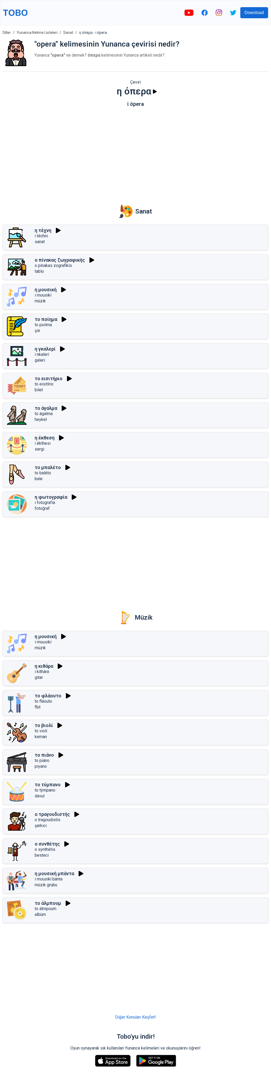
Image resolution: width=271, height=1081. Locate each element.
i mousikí (43, 295)
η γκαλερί (45, 349)
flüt (37, 707)
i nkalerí (42, 354)
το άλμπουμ (48, 903)
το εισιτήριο (48, 378)
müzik (40, 300)
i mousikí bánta (48, 879)
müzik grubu (46, 884)
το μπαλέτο (48, 467)
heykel (41, 419)
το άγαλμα (46, 408)
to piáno (42, 760)
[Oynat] (155, 91)
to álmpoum (45, 908)
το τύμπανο (48, 784)
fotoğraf (42, 508)
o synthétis (45, 849)
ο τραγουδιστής (52, 814)
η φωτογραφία (51, 497)
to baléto (43, 472)
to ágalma (44, 413)
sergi (39, 449)
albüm (40, 914)
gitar (39, 677)
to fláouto (43, 701)
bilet (39, 389)
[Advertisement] (135, 152)
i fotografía (45, 502)
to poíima (43, 324)
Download (254, 12)
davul (39, 795)
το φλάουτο (48, 695)
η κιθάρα (44, 666)
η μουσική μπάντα (54, 873)
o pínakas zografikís (53, 265)
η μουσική (46, 289)
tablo (39, 271)
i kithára (42, 671)
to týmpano (45, 790)
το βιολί (44, 725)
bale (39, 478)
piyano (41, 766)
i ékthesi (43, 443)
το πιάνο (44, 755)
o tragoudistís (47, 819)
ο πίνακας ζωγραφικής (60, 260)
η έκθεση (45, 437)
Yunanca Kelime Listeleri (37, 32)
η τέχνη (43, 230)
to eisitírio (44, 384)
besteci (42, 855)
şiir (37, 330)
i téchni (41, 235)
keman (41, 736)
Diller (7, 32)
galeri (40, 360)
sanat (40, 241)
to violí (41, 730)
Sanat (68, 32)
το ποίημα (46, 319)
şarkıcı (41, 825)
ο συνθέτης (47, 844)
